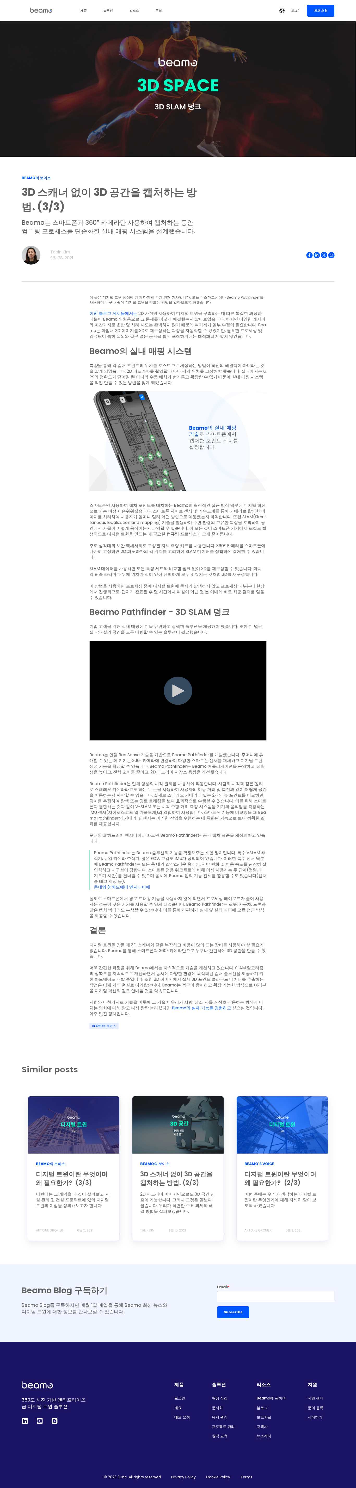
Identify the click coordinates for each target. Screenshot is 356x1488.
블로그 (262, 1408)
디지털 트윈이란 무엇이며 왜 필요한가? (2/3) (280, 1178)
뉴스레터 (264, 1436)
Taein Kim (60, 252)
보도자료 (264, 1417)
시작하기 (315, 1417)
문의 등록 (315, 1408)
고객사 (262, 1426)
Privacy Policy (183, 1477)
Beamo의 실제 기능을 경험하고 (201, 1008)
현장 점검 (220, 1398)
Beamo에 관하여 (271, 1398)
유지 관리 (220, 1417)
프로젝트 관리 (223, 1426)
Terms (246, 1477)
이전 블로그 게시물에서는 (113, 313)
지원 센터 (315, 1398)
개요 (178, 1408)
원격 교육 (220, 1436)
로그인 (179, 1398)
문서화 (217, 1408)
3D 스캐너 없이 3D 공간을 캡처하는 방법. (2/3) (176, 1178)
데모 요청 (182, 1417)
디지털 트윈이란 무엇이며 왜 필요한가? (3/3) (72, 1178)
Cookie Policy (218, 1477)
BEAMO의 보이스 (104, 1026)
